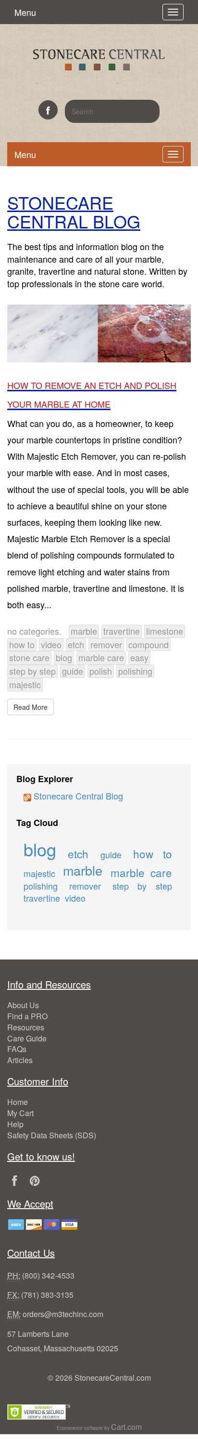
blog (64, 657)
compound (148, 644)
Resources (25, 1027)
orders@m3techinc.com (63, 1313)
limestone (164, 631)
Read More (30, 707)
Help (15, 1124)
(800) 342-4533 (48, 1275)
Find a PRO (27, 1016)
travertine (121, 631)
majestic (25, 684)
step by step (32, 671)
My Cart (20, 1113)
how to (22, 644)
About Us (23, 1005)
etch (76, 644)
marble (84, 631)
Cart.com (126, 1426)
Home (17, 1101)
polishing (135, 671)
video (51, 644)
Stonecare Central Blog (77, 795)
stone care (29, 657)
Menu (25, 12)
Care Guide (27, 1038)
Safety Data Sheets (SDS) (51, 1135)
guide (72, 671)
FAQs (16, 1048)
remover (106, 644)
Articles (20, 1060)
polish (100, 671)
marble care (101, 657)
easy (139, 657)
